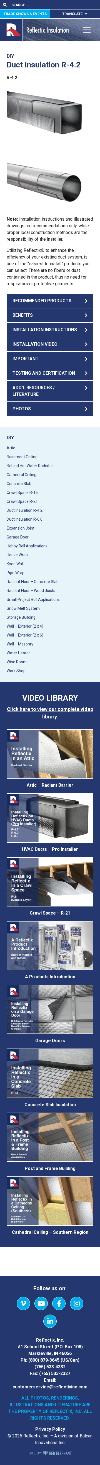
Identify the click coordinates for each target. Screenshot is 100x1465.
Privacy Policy (50, 1429)
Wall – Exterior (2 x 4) (25, 626)
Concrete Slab (19, 483)
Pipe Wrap (15, 573)
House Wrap (17, 555)
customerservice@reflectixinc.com (50, 1387)
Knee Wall (15, 564)
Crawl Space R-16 (22, 492)
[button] (50, 301)
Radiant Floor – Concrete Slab (33, 581)
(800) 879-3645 (43, 1360)
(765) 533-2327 (54, 1373)
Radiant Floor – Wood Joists (31, 590)
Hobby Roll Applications (27, 546)
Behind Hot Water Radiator (30, 466)
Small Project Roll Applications (33, 599)
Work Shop (16, 671)
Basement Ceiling (22, 457)
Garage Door (18, 537)
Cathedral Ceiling (21, 474)
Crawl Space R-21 (22, 501)
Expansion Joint (20, 528)
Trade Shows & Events (25, 14)
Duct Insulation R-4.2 (24, 510)
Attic (11, 448)
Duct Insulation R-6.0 (24, 519)
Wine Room (17, 662)
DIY (10, 437)
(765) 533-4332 (50, 1366)
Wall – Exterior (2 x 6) (25, 635)
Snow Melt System (23, 608)
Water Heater (18, 653)
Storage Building (21, 617)
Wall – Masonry (20, 644)
